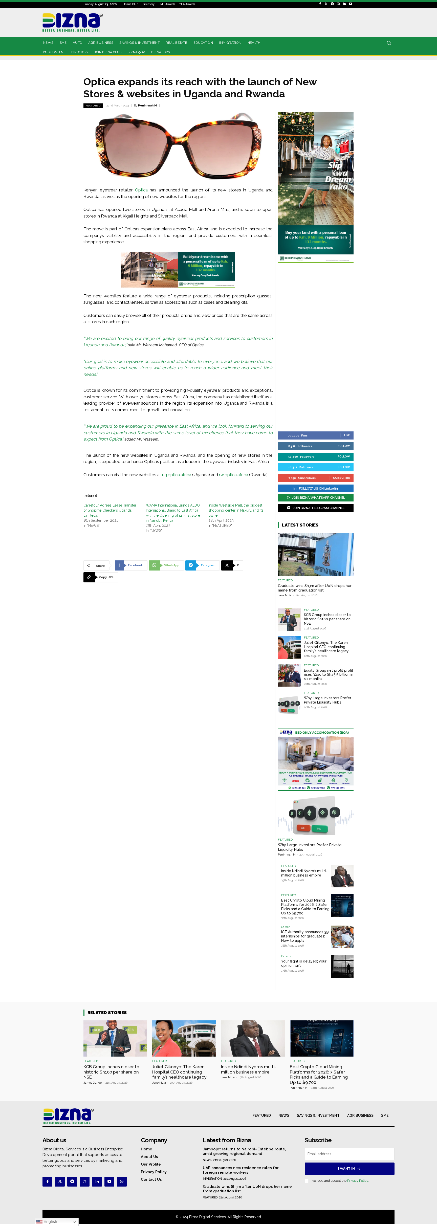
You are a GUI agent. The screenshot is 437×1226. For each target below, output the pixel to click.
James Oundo (92, 1082)
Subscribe (341, 477)
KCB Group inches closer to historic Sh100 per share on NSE (327, 619)
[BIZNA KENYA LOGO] (95, 22)
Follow (344, 446)
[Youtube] (350, 4)
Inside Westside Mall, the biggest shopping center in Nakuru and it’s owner (236, 510)
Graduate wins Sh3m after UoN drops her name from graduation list (315, 588)
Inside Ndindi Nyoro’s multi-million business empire (304, 873)
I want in (346, 1168)
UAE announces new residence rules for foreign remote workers (241, 1170)
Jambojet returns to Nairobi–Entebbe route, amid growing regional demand (244, 1151)
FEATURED (93, 105)
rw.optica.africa (233, 474)
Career (285, 927)
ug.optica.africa (176, 474)
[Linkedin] (344, 4)
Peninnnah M (147, 105)
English (49, 1221)
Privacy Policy (357, 1181)
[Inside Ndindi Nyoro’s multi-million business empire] (342, 876)
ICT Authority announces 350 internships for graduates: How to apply (306, 936)
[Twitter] (326, 4)
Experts (286, 956)
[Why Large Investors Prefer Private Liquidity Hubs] (289, 703)
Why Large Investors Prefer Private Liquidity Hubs (327, 700)
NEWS (207, 1160)
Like (347, 435)
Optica (141, 189)
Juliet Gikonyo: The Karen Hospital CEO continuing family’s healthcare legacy (326, 647)
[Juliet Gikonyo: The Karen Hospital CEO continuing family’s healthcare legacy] (289, 647)
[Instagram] (338, 4)
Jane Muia (285, 595)
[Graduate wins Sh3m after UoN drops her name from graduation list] (316, 554)
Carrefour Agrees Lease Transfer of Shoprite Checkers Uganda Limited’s (109, 510)
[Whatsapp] (122, 1182)
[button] (389, 43)
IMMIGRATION (212, 1178)
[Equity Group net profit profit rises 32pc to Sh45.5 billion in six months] (289, 675)
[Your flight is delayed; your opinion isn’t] (342, 966)
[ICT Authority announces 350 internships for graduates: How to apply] (342, 937)
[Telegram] (332, 4)
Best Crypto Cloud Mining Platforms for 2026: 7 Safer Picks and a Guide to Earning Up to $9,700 (305, 906)
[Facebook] (320, 4)
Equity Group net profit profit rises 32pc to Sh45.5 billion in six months (328, 674)
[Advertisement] (316, 348)
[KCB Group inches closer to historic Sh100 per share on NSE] (289, 619)
